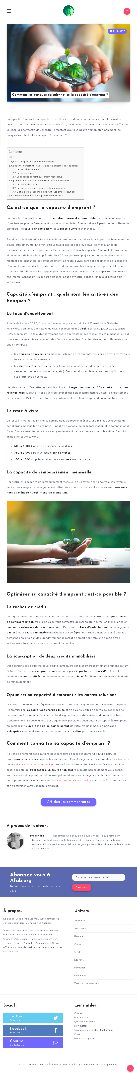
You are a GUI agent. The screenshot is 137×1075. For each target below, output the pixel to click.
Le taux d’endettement (29, 169)
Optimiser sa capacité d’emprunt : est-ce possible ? (41, 180)
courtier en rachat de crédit (74, 780)
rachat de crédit (80, 616)
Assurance (80, 928)
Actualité (79, 920)
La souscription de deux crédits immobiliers (41, 188)
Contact (78, 1013)
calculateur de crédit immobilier (34, 764)
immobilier (80, 975)
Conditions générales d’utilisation (93, 1030)
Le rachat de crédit (27, 184)
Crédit (77, 952)
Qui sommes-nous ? (85, 1021)
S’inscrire (81, 887)
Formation (80, 967)
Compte (78, 944)
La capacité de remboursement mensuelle (39, 176)
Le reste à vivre (25, 173)
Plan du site (81, 1017)
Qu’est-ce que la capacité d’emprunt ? (33, 161)
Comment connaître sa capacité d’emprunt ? (37, 195)
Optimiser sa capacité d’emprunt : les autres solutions (46, 191)
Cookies (78, 1034)
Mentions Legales (84, 1038)
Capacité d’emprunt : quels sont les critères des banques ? (46, 165)
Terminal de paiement (86, 983)
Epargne (79, 959)
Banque (78, 936)
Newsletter (80, 1025)
